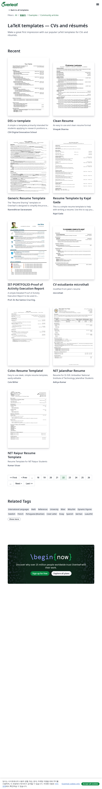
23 (70, 477)
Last (29, 483)
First (13, 477)
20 (51, 477)
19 (44, 477)
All (16, 15)
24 (76, 477)
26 (89, 477)
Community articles (49, 15)
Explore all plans (61, 573)
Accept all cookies (90, 784)
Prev (24, 477)
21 (57, 477)
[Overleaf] (9, 4)
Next (18, 483)
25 (82, 477)
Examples (33, 15)
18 (38, 477)
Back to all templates (18, 10)
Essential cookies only (71, 784)
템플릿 (23, 15)
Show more (14, 519)
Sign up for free (39, 573)
